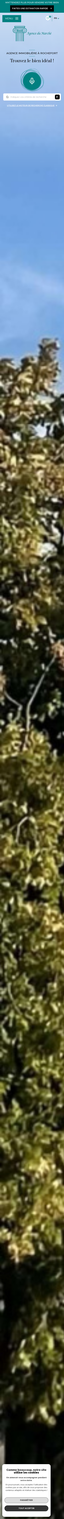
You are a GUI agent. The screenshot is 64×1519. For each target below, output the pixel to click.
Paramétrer (26, 1500)
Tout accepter (26, 1508)
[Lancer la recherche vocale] (32, 80)
